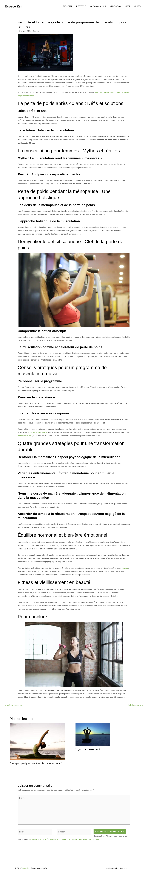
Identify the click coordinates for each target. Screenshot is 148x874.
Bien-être (67, 6)
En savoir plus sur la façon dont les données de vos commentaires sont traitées (64, 839)
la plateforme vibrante (37, 432)
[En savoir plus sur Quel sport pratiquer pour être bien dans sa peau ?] (37, 741)
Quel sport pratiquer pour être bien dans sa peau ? (36, 763)
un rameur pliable (25, 436)
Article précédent (13, 705)
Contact (123, 868)
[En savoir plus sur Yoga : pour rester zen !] (93, 734)
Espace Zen (25, 868)
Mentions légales (112, 868)
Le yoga (125, 568)
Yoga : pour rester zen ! (88, 749)
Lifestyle (81, 6)
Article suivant (135, 705)
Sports (137, 6)
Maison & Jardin (98, 6)
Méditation (115, 6)
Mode (127, 6)
